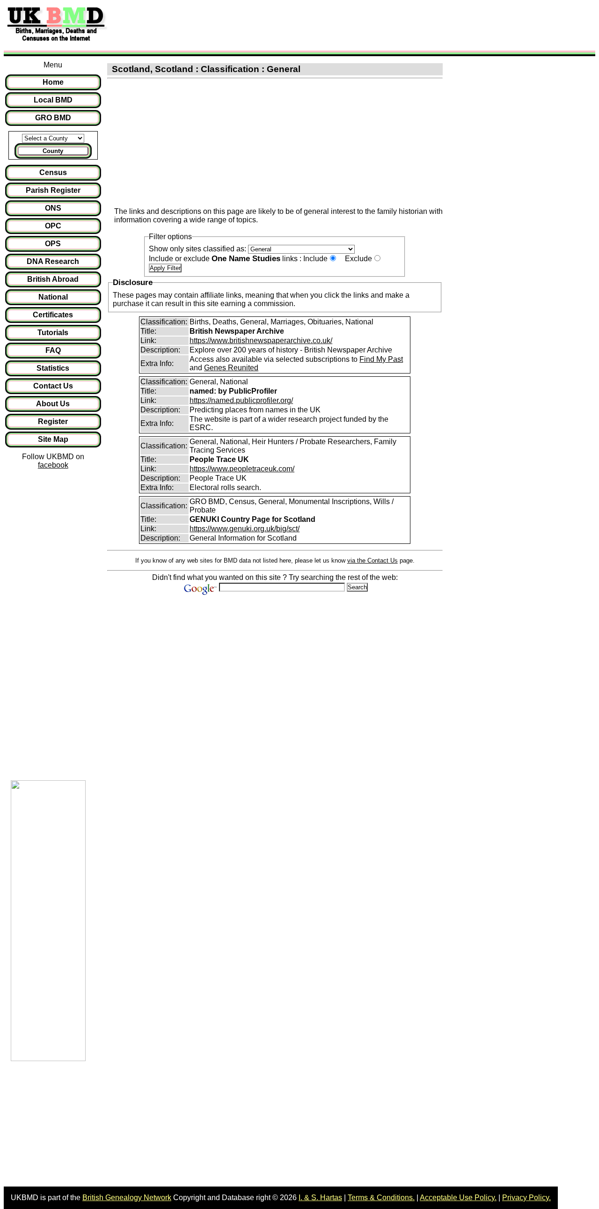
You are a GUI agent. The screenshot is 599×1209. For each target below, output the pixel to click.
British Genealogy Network (126, 1198)
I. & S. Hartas (320, 1198)
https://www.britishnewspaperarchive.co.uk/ (261, 340)
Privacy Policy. (526, 1198)
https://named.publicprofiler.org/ (241, 400)
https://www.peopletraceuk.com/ (242, 469)
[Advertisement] (282, 25)
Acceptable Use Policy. (458, 1198)
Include (315, 259)
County (53, 150)
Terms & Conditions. (381, 1198)
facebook (53, 465)
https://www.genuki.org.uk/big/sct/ (245, 529)
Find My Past (381, 359)
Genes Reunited (231, 368)
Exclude (358, 259)
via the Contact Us (372, 560)
